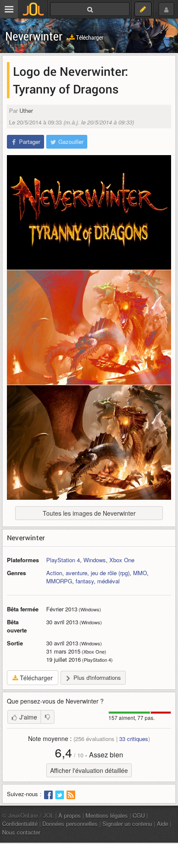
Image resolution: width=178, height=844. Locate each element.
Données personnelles (70, 823)
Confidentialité (20, 823)
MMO (140, 573)
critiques (133, 739)
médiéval (108, 581)
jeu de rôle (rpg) (110, 573)
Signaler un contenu (127, 823)
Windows (94, 560)
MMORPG (59, 581)
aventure (76, 573)
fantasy (85, 581)
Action (54, 573)
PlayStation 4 (63, 560)
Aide (162, 823)
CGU (139, 815)
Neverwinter (34, 36)
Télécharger (89, 37)
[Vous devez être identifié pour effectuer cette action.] (47, 717)
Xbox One (121, 560)
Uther (26, 110)
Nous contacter (21, 832)
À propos (69, 815)
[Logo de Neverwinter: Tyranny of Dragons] (89, 212)
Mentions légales (107, 815)
